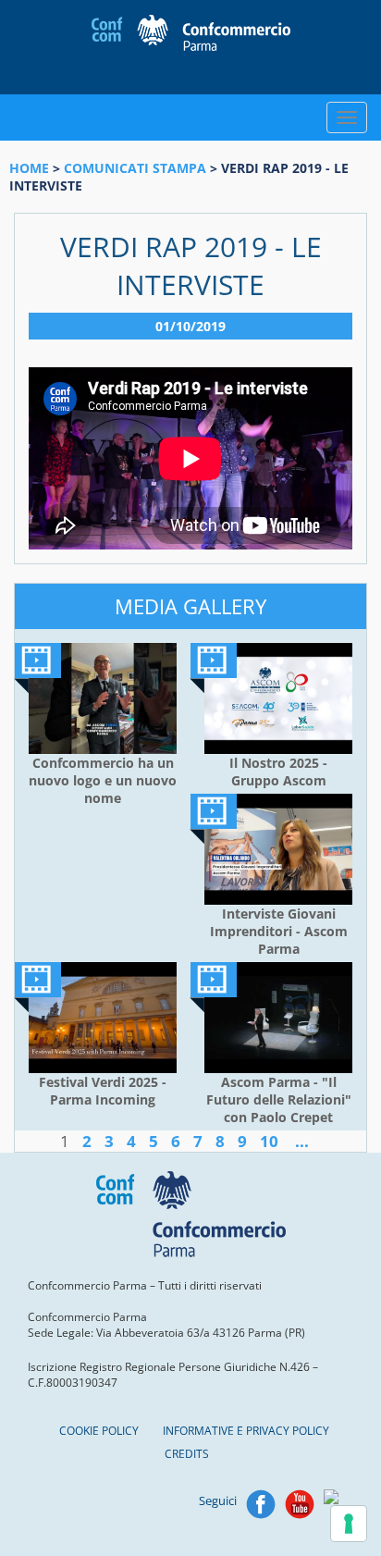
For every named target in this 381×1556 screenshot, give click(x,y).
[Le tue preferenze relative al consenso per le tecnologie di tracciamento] (348, 1523)
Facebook (261, 1504)
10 (269, 1141)
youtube (299, 1504)
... (302, 1141)
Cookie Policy (99, 1431)
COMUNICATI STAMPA (135, 168)
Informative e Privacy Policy (246, 1431)
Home (29, 168)
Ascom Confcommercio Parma (191, 47)
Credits (187, 1454)
